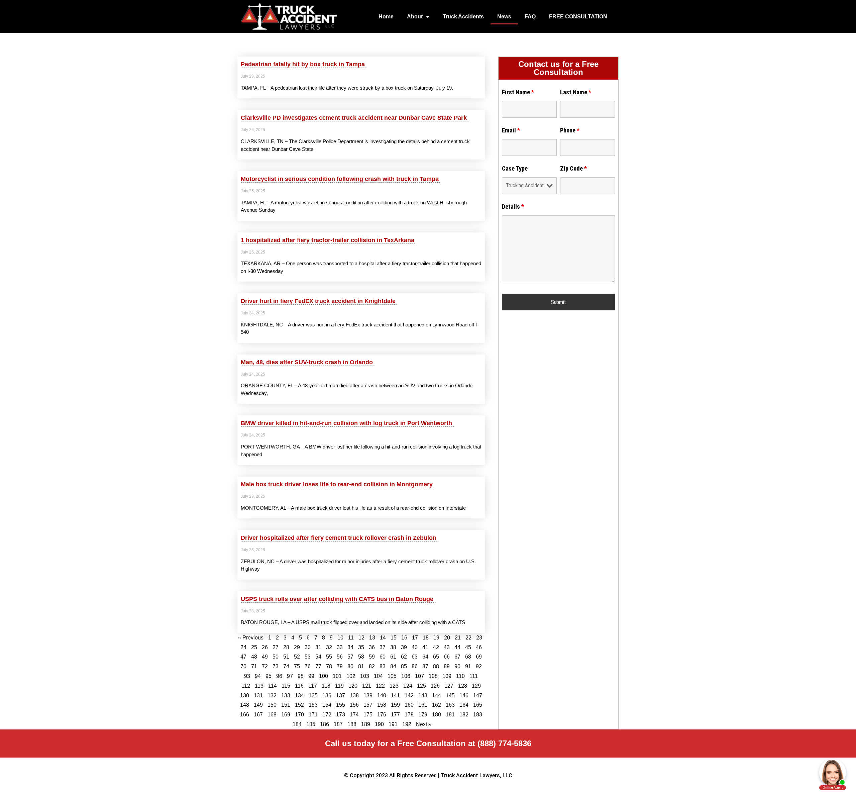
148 (244, 705)
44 (457, 647)
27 (276, 647)
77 (318, 666)
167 (258, 714)
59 (372, 657)
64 (425, 657)
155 (340, 705)
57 (350, 657)
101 (337, 676)
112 (245, 686)
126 (435, 686)
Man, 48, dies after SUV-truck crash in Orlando (307, 362)
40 (415, 647)
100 (323, 676)
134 (299, 695)
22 (468, 637)
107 (419, 676)
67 (457, 657)
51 (286, 657)
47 (243, 657)
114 (272, 686)
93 (247, 676)
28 (286, 647)
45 (468, 647)
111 (473, 676)
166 (244, 714)
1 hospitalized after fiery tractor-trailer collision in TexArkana (328, 240)
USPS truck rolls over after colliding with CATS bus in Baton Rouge (338, 599)
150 (272, 705)
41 (425, 647)
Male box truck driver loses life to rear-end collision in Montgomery (337, 484)
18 (426, 637)
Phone (569, 130)
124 (407, 686)
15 (394, 637)
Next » (423, 724)
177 (395, 714)
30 (308, 647)
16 (404, 637)
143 (422, 695)
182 (463, 714)
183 (477, 714)
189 (365, 724)
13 (372, 637)
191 (393, 724)
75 (297, 666)
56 (340, 657)
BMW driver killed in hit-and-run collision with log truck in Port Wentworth (347, 423)
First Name (518, 92)
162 (436, 705)
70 (243, 666)
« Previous (250, 637)
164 (463, 705)
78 (329, 666)
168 (272, 714)
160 (409, 705)
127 (448, 686)
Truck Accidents (463, 16)
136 (326, 695)
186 (324, 724)
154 (326, 705)
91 (468, 666)
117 (312, 686)
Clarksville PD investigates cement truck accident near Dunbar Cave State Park (354, 117)
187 (338, 724)
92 (479, 666)
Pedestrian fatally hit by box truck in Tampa (303, 64)
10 (340, 637)
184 (297, 724)
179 (422, 714)
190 (379, 724)
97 (290, 676)
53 (308, 657)
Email (511, 130)
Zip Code (573, 168)
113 (259, 686)
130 (244, 695)
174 (354, 714)
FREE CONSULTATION (578, 16)
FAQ (530, 16)
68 (468, 657)
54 (318, 657)
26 (265, 647)
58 (361, 657)
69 (479, 657)
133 (285, 695)
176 (381, 714)
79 (340, 666)
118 (326, 686)
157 (367, 705)
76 (308, 666)
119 (339, 686)
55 (329, 657)
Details (513, 206)
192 (406, 724)
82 (372, 666)
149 (258, 705)
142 (409, 695)
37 (383, 647)
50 (276, 657)
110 (460, 676)
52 (297, 657)
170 (299, 714)
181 (450, 714)
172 (326, 714)
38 (393, 647)
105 (392, 676)
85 (404, 666)
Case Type (515, 168)
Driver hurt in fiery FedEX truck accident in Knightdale (319, 301)
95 (268, 676)
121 (366, 686)
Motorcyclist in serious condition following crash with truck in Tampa (340, 179)
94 (258, 676)
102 (350, 676)
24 (243, 647)
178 (409, 714)
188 (351, 724)
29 (297, 647)
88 (436, 666)
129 (476, 686)
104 (378, 676)
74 (286, 666)
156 (354, 705)
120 (352, 686)
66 (447, 657)
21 (458, 637)
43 (447, 647)
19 (436, 637)
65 (436, 657)
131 (258, 695)
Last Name (575, 92)
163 (450, 705)
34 (350, 647)
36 (372, 647)
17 (415, 637)
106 (405, 676)
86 (415, 666)
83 (383, 666)
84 (393, 666)
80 (350, 666)
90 (457, 666)
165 (477, 705)
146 (463, 695)
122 (380, 686)
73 (276, 666)
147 (477, 695)
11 (351, 637)
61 (393, 657)
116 (299, 686)
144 (436, 695)
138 (354, 695)
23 (479, 637)
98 (301, 676)
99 (311, 676)
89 (447, 666)
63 (415, 657)
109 (446, 676)
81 (361, 666)
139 (367, 695)
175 (367, 714)
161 (422, 705)
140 (381, 695)
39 (404, 647)
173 (340, 714)
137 (340, 695)
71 (254, 666)
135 (313, 695)
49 (265, 657)
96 (279, 676)
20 (447, 637)
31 (318, 647)
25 (254, 647)
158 (381, 705)
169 (285, 714)
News (504, 16)
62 (404, 657)
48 (254, 657)
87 (425, 666)
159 (395, 705)
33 (340, 647)
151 (285, 705)
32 (329, 647)
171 (313, 714)
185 (310, 724)
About (415, 16)
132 (272, 695)
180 (436, 714)
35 (361, 647)
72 (265, 666)
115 (286, 686)
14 (383, 637)
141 (395, 695)
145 (450, 695)
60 (383, 657)
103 (364, 676)
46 (479, 647)
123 (394, 686)
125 (421, 686)
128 (462, 686)
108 (433, 676)
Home (386, 16)
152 (299, 705)
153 (313, 705)
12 (361, 637)
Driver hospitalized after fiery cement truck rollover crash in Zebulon (339, 537)
